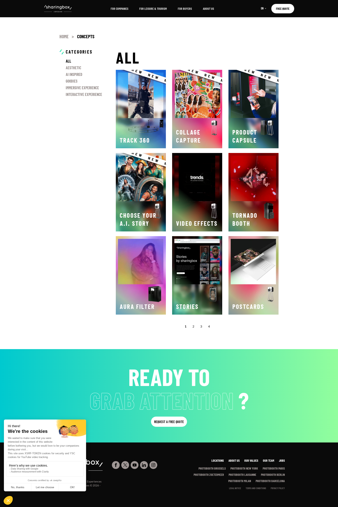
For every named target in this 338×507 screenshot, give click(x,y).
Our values (251, 460)
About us (208, 8)
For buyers (185, 8)
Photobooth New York (244, 468)
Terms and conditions (256, 488)
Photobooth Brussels (212, 468)
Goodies (71, 81)
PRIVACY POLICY (278, 488)
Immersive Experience (82, 87)
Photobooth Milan (239, 481)
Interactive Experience (84, 94)
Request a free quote (169, 422)
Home (64, 36)
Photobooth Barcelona (270, 481)
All (68, 61)
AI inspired (74, 74)
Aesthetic (73, 67)
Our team (268, 460)
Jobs (282, 460)
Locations (217, 460)
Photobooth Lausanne (242, 474)
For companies (119, 8)
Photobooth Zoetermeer (209, 474)
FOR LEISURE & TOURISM (153, 8)
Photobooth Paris (274, 468)
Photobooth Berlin (273, 474)
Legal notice (235, 488)
